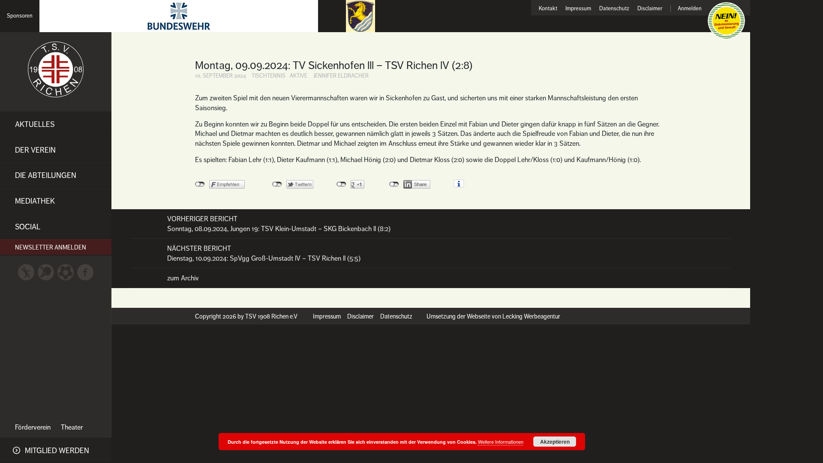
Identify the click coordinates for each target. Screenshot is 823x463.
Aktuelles (34, 124)
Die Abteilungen (45, 175)
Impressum (578, 9)
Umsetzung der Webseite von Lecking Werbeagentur (493, 316)
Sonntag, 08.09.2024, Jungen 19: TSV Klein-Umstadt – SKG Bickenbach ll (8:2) (278, 224)
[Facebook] (85, 272)
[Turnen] (26, 272)
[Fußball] (65, 272)
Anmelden (690, 9)
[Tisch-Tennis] (46, 272)
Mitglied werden (57, 450)
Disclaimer (649, 9)
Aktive (298, 75)
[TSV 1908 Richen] (55, 69)
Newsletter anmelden (50, 247)
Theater (72, 427)
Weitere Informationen (500, 441)
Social (27, 227)
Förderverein (33, 427)
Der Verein (35, 150)
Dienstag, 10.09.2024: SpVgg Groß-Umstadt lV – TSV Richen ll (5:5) (263, 253)
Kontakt (548, 9)
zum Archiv (183, 278)
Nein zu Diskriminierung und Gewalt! (726, 20)
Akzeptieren (555, 441)
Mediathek (35, 201)
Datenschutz (614, 9)
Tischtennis (268, 75)
